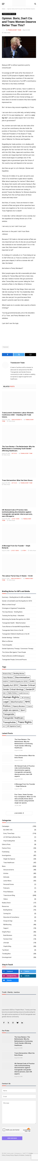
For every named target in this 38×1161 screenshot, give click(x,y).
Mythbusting (7, 924)
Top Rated (5, 950)
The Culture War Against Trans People (14, 652)
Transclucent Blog (9, 13)
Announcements (8, 869)
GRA (4, 693)
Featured (5, 347)
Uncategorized (6, 957)
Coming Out (7, 913)
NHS (27, 701)
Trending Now (6, 953)
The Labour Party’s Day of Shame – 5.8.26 (17, 576)
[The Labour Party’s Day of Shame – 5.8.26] (19, 563)
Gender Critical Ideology (13, 689)
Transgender (8, 714)
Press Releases (8, 891)
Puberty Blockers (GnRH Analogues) (13, 656)
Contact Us (28, 1155)
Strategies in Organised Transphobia (13, 608)
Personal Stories (8, 884)
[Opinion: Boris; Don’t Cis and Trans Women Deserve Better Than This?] (19, 47)
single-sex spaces (10, 710)
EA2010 (5, 681)
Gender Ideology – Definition (10, 637)
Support (5, 928)
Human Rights (11, 697)
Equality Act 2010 (10, 685)
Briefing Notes (19, 674)
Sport (23, 710)
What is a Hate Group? (9, 604)
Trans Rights (25, 722)
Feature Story (6, 848)
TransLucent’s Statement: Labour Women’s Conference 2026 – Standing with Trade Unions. (18, 415)
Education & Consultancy (11, 917)
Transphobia (9, 722)
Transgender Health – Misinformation (14, 623)
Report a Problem (19, 1155)
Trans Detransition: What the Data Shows (17, 480)
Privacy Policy (10, 1155)
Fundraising (5, 852)
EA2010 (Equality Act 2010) (18, 681)
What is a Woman (7, 641)
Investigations (6, 855)
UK (4, 726)
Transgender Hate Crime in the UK (12, 630)
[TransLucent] (19, 3)
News (4, 866)
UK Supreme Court (13, 726)
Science (29, 706)
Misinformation (17, 702)
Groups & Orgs (7, 921)
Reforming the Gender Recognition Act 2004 (16, 619)
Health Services (23, 693)
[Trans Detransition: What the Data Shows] (19, 468)
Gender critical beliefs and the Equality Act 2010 (17, 601)
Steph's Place (6, 932)
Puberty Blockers (19, 706)
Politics (6, 706)
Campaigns (5, 826)
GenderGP (30, 689)
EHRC (32, 681)
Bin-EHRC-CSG (7, 830)
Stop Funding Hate (9, 841)
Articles (5, 873)
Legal (6, 701)
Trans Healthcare (8, 862)
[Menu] (3, 5)
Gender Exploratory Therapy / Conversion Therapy (17, 648)
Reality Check (6, 902)
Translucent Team (14, 30)
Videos (5, 899)
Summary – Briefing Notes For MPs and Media (16, 597)
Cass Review (8, 678)
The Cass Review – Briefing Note (12, 612)
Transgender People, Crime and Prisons (14, 659)
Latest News (7, 880)
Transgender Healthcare (13, 718)
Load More (18, 813)
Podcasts (6, 888)
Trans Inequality (7, 645)
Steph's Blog (7, 946)
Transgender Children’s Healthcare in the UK (15, 634)
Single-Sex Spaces (9, 859)
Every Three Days (8, 833)
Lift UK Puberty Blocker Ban (11, 837)
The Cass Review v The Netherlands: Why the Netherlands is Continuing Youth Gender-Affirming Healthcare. (18, 449)
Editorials (6, 877)
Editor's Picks (6, 844)
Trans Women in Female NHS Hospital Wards (16, 626)
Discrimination (22, 677)
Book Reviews (7, 935)
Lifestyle (6, 942)
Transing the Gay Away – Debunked (13, 615)
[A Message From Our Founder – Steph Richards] (19, 533)
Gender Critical (27, 685)
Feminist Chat (7, 939)
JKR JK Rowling (25, 697)
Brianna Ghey (7, 673)
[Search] (35, 5)
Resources (5, 906)
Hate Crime (12, 693)
